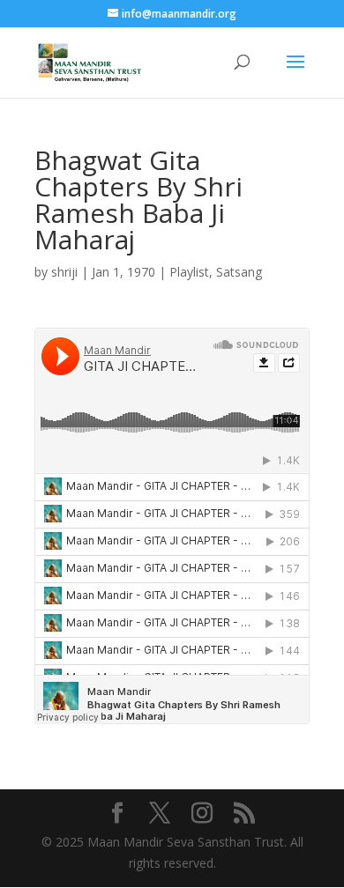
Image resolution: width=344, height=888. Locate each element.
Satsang (239, 271)
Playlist (189, 271)
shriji (64, 271)
